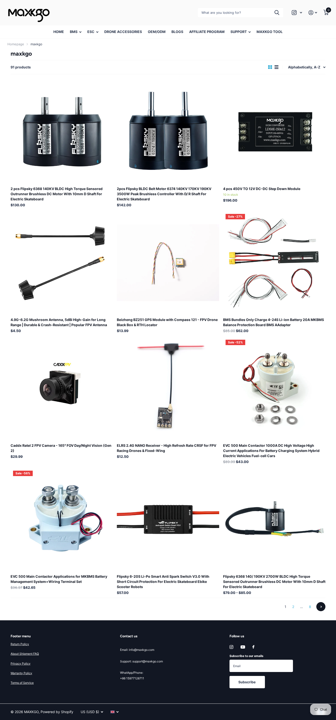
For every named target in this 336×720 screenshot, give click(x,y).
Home (58, 32)
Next (320, 606)
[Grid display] (270, 67)
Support (238, 32)
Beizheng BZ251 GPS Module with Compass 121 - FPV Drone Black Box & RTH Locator (167, 322)
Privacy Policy (21, 663)
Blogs (177, 32)
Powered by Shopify (57, 712)
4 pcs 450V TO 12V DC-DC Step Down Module (261, 189)
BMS (73, 32)
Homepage (15, 44)
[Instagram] (231, 647)
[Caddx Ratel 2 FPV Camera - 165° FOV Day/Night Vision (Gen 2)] (62, 388)
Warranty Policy (21, 673)
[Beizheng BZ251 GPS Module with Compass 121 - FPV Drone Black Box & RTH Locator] (168, 262)
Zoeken (277, 12)
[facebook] (253, 647)
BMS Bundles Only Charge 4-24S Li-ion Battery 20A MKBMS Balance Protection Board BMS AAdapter (273, 322)
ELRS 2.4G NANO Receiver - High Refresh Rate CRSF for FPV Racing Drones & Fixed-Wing (166, 448)
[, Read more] (296, 12)
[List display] (276, 67)
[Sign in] (312, 12)
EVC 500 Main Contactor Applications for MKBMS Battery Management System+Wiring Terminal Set (59, 579)
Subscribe (247, 682)
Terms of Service (22, 683)
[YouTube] (243, 647)
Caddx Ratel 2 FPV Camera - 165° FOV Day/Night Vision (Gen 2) (61, 448)
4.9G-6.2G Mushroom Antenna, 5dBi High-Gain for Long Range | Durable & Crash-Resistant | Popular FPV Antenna (59, 322)
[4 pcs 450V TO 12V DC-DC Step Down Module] (274, 131)
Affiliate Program (207, 32)
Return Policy (20, 644)
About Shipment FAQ (25, 654)
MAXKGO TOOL (270, 32)
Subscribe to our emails (246, 656)
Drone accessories (123, 32)
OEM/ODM (157, 32)
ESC (90, 32)
